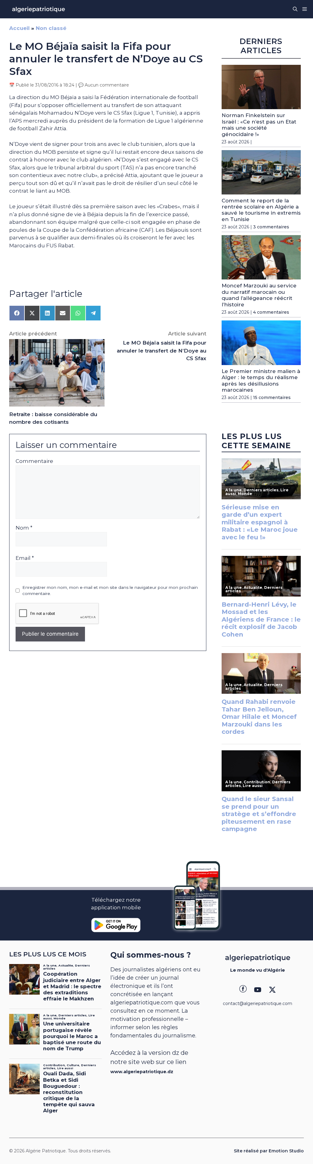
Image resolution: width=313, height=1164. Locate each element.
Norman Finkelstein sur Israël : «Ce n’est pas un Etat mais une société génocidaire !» (259, 124)
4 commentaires (271, 312)
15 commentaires (272, 397)
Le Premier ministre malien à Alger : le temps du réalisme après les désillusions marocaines (261, 380)
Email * (25, 558)
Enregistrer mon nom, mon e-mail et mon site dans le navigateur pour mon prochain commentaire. (110, 590)
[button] (295, 9)
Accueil (19, 28)
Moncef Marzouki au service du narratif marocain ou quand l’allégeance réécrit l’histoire (259, 295)
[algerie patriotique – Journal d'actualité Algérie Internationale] (38, 9)
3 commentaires (271, 227)
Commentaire (34, 461)
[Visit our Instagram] (258, 990)
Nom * (24, 528)
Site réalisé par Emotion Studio (269, 1151)
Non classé (51, 28)
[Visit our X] (272, 990)
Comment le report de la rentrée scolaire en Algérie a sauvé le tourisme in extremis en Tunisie (261, 210)
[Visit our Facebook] (243, 990)
